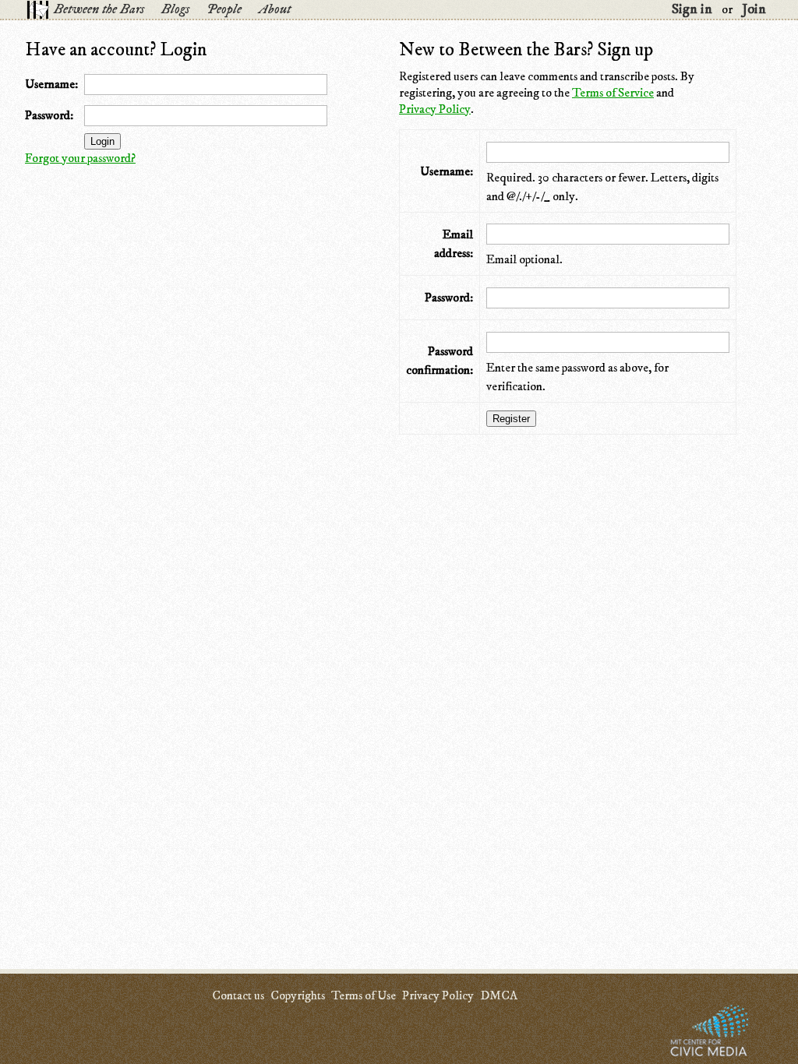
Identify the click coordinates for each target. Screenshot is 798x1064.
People (224, 9)
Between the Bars (99, 9)
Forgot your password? (80, 158)
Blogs (175, 9)
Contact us (238, 995)
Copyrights (297, 995)
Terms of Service (613, 92)
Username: (51, 84)
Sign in (692, 9)
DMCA (498, 995)
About (275, 9)
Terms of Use (363, 995)
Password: (49, 115)
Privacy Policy (435, 109)
